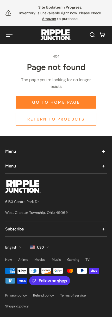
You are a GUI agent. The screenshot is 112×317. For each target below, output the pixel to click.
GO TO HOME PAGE (56, 102)
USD (40, 247)
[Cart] (102, 34)
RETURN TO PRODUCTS (56, 119)
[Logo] (56, 35)
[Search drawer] (92, 34)
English (11, 247)
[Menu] (9, 34)
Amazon (49, 18)
